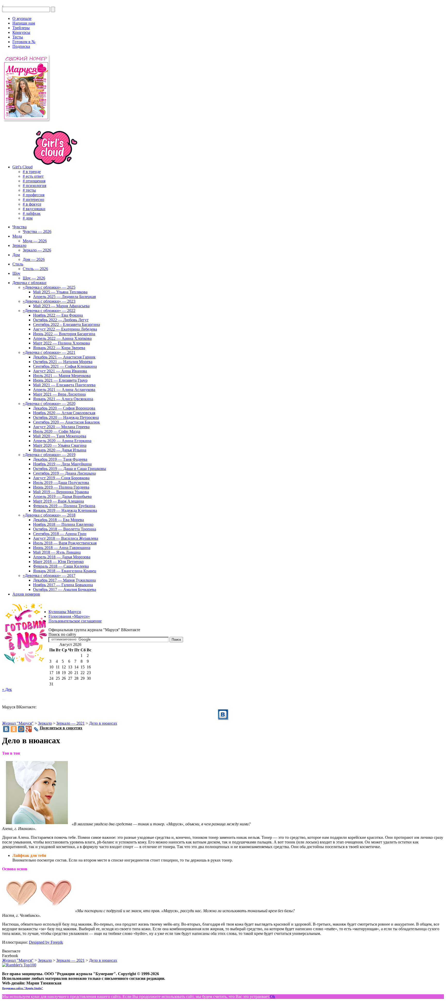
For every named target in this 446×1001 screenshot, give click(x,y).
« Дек (7, 689)
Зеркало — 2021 (70, 723)
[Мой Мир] (21, 729)
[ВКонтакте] (2, 4)
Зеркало (45, 723)
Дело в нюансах (103, 723)
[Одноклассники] (14, 729)
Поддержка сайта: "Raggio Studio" (22, 988)
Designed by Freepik (46, 942)
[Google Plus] (29, 729)
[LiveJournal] (36, 729)
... (3, 698)
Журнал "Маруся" (18, 723)
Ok (272, 996)
